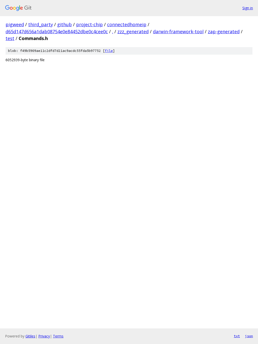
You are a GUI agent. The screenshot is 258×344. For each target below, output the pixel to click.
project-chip (89, 24)
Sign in (247, 8)
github (64, 24)
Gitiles (30, 336)
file (109, 51)
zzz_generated (133, 31)
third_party (40, 24)
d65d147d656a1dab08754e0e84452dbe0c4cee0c (57, 31)
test (10, 38)
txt (237, 336)
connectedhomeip (126, 24)
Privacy (44, 336)
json (249, 336)
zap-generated (224, 31)
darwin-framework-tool (178, 31)
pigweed (15, 24)
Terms (58, 336)
